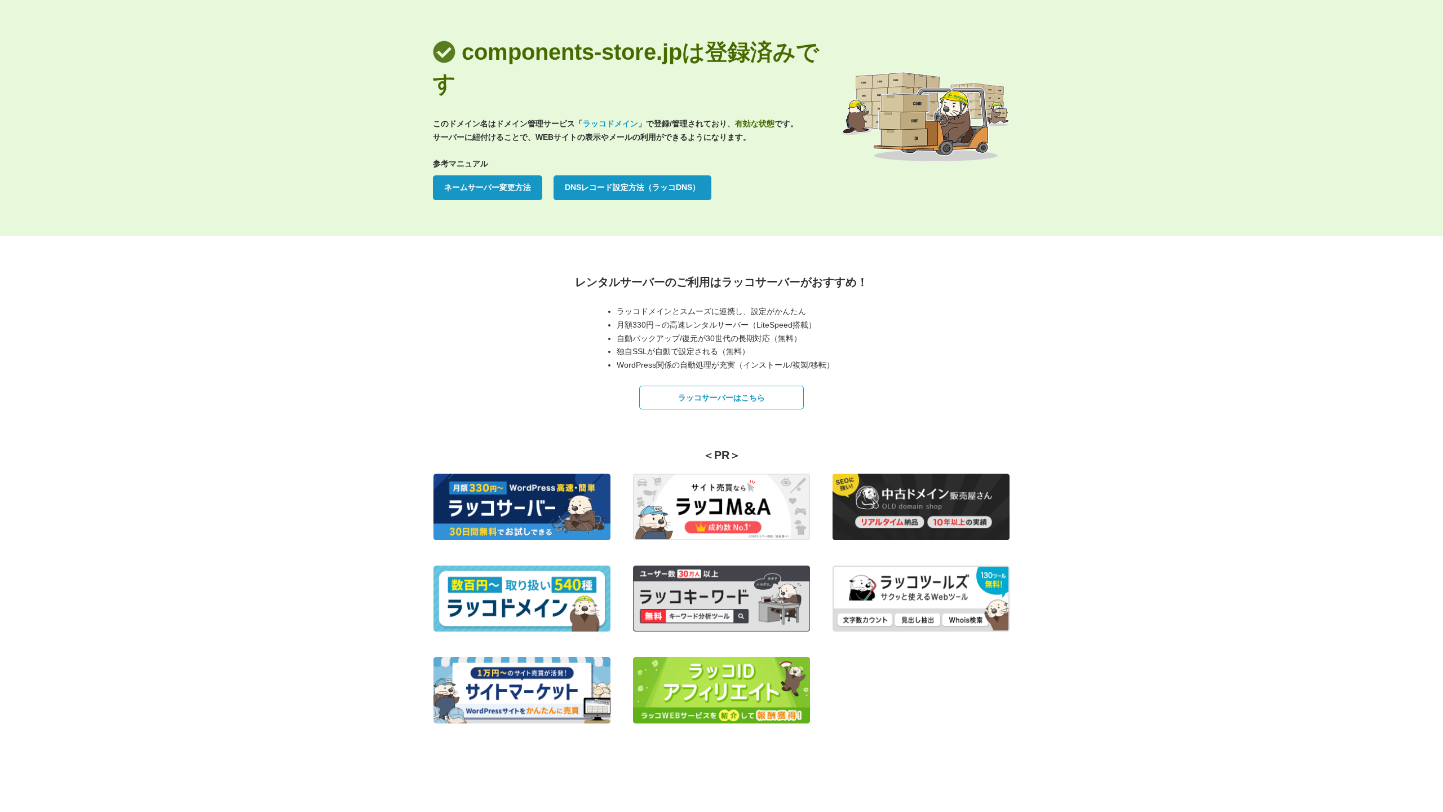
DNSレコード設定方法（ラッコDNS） (632, 187)
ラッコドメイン (610, 123)
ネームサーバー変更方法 (487, 187)
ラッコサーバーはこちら (721, 397)
